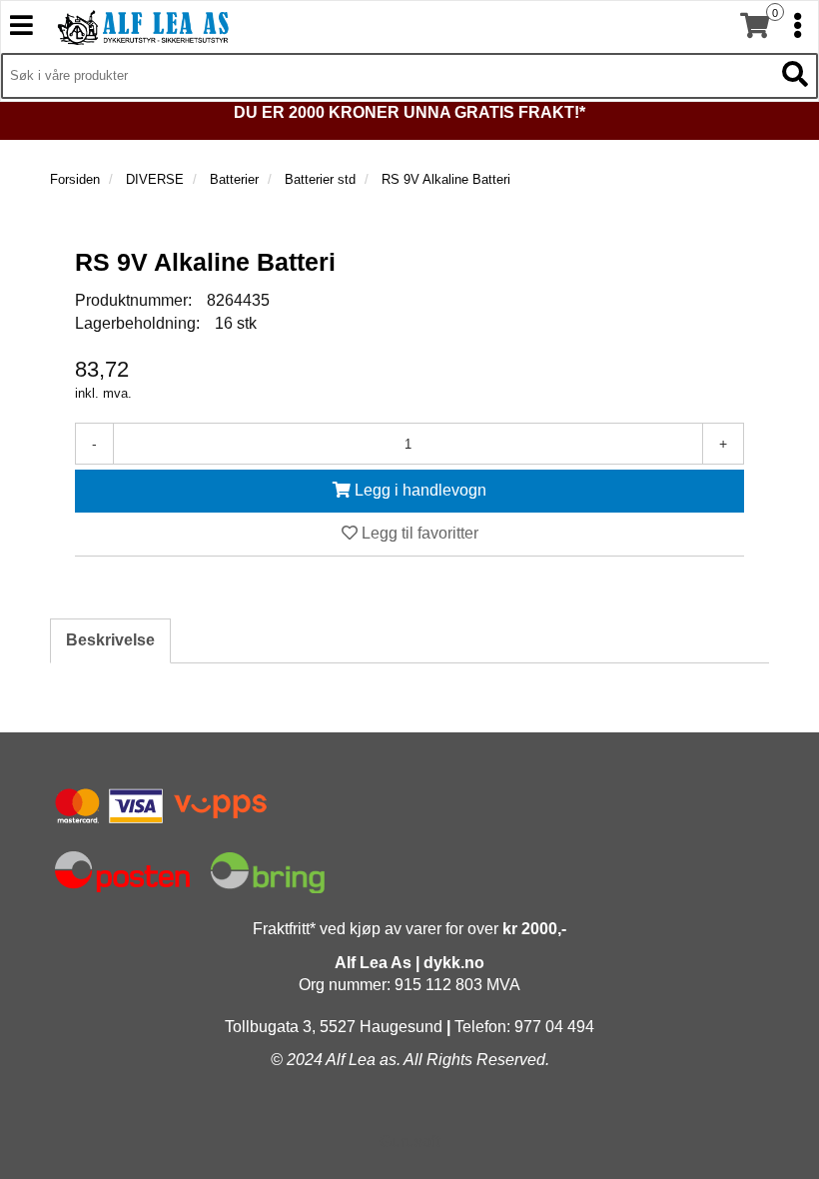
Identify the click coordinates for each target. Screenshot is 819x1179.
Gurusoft (409, 1141)
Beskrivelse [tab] (110, 639)
